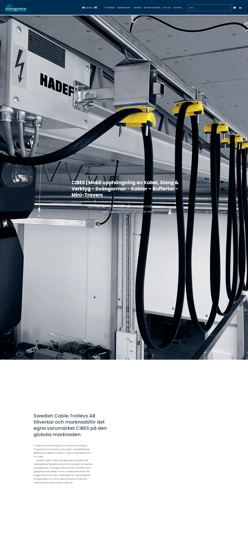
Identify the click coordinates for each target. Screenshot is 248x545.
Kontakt (177, 7)
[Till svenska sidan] (87, 7)
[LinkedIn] (240, 7)
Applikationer (123, 7)
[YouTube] (234, 7)
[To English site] (95, 8)
